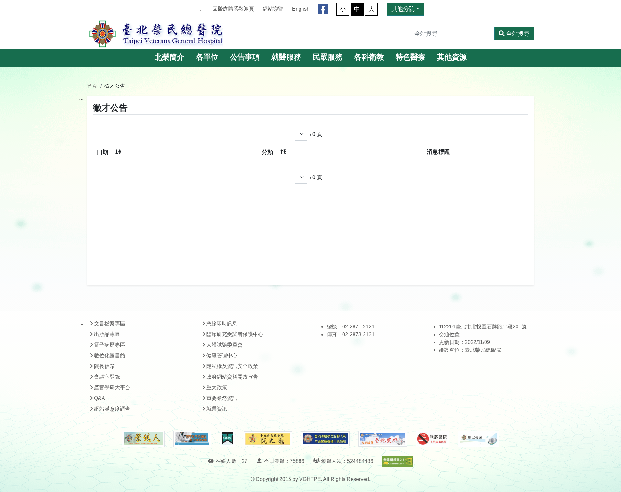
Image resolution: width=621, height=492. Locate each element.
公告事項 (245, 57)
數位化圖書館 (109, 355)
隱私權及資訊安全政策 (232, 366)
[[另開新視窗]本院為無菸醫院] (432, 439)
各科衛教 (369, 57)
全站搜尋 (517, 33)
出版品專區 (107, 334)
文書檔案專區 (109, 323)
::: (202, 9)
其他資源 (452, 57)
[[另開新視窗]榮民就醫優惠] (192, 439)
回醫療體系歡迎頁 (233, 9)
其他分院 (403, 9)
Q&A (99, 398)
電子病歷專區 (109, 345)
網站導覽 (273, 9)
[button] (610, 480)
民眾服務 (328, 57)
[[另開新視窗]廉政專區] (478, 439)
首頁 (92, 86)
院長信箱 (104, 366)
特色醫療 (410, 57)
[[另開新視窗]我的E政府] (227, 439)
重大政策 (216, 387)
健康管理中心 (221, 355)
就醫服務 (286, 57)
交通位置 (449, 334)
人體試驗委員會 (224, 345)
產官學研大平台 (112, 387)
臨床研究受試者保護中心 (234, 334)
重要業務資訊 (221, 398)
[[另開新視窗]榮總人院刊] (143, 439)
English (301, 9)
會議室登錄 (107, 377)
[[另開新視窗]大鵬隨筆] (382, 439)
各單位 (207, 57)
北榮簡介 (169, 57)
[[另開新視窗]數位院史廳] (268, 439)
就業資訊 (216, 409)
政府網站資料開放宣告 (232, 377)
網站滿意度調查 (112, 409)
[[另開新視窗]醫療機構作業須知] (325, 438)
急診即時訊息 (221, 323)
